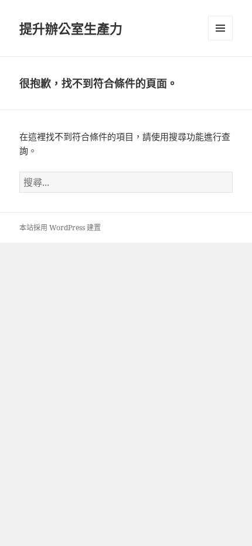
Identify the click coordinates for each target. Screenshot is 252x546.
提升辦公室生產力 (70, 28)
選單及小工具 (220, 28)
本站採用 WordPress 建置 (60, 228)
